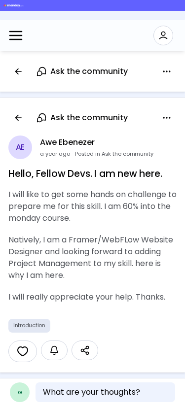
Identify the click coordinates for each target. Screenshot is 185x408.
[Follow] (54, 350)
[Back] (18, 71)
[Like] (22, 351)
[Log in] (163, 35)
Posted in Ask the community (114, 154)
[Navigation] (16, 35)
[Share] (85, 350)
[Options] (167, 71)
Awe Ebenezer (67, 142)
